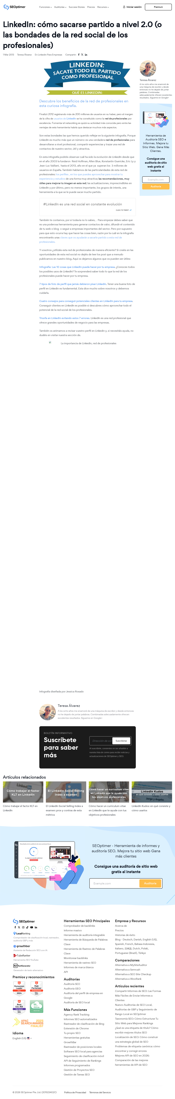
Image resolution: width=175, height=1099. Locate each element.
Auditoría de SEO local (77, 1002)
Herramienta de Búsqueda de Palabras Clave (86, 942)
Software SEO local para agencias (83, 1051)
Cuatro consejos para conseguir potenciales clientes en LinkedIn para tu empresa (85, 301)
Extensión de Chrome (76, 1028)
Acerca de (121, 925)
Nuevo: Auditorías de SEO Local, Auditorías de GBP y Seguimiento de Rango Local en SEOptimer (136, 1009)
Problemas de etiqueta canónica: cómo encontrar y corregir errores (137, 1049)
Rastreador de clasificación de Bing (84, 1023)
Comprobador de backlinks (79, 925)
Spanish (119, 944)
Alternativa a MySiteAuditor (131, 965)
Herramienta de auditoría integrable (84, 935)
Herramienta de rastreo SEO (80, 962)
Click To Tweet (122, 210)
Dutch (136, 948)
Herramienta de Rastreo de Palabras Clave (84, 951)
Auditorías (59, 7)
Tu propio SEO (72, 1033)
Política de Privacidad (75, 1092)
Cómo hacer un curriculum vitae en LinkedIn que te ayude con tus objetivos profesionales (107, 810)
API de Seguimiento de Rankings (82, 1060)
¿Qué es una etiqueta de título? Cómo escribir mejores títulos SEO (136, 1030)
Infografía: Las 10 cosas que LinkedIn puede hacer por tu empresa (77, 267)
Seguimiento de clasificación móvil (84, 1056)
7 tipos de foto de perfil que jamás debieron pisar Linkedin (72, 284)
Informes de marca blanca (79, 967)
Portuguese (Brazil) (126, 953)
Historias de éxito (125, 935)
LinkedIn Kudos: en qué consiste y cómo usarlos (151, 808)
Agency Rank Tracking (76, 1014)
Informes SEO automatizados (80, 1019)
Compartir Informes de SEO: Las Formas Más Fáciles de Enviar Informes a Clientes (138, 995)
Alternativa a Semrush (127, 969)
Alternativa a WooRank (128, 979)
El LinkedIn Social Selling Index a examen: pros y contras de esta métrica (64, 810)
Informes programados (77, 1065)
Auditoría (156, 186)
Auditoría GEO (72, 988)
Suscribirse (121, 740)
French (129, 944)
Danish (137, 939)
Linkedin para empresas (50, 54)
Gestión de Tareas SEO (77, 1074)
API (66, 972)
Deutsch (127, 939)
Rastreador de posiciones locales (83, 1047)
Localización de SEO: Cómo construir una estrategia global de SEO (136, 1039)
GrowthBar (70, 1042)
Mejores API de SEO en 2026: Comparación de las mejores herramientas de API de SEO (132, 1060)
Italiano (119, 948)
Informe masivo (73, 930)
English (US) (150, 939)
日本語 (128, 948)
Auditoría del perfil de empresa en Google (83, 995)
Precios (91, 7)
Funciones (44, 7)
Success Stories (77, 7)
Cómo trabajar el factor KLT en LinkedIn (20, 808)
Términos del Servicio (100, 1092)
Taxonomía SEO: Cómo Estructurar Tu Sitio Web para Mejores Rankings (136, 1021)
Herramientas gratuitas (77, 1037)
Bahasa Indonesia (144, 944)
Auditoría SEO (72, 984)
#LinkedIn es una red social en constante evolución (82, 204)
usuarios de (65, 118)
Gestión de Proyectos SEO (79, 1070)
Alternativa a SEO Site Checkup (133, 974)
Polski (144, 948)
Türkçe (142, 953)
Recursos (102, 7)
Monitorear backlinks (76, 958)
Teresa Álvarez (24, 54)
